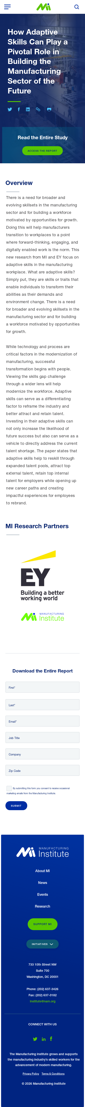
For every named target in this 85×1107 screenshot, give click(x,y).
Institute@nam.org (42, 1001)
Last (11, 705)
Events (42, 894)
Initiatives (40, 944)
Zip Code (14, 771)
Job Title (14, 738)
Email (12, 721)
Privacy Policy (31, 1073)
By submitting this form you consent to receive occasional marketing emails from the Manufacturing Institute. (38, 791)
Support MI (42, 924)
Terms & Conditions (53, 1073)
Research (42, 906)
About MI (42, 871)
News (42, 883)
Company (15, 754)
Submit (16, 805)
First (11, 687)
